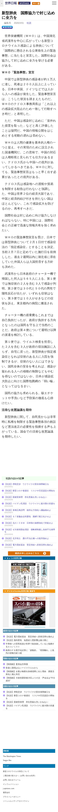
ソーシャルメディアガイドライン (16, 801)
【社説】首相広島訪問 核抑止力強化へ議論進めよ (27, 510)
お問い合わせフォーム (12, 780)
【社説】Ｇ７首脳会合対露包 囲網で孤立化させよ (27, 516)
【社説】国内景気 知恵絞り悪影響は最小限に (27, 640)
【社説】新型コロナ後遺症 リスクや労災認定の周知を (29, 490)
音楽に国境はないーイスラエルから (22, 668)
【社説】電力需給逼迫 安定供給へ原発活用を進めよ (28, 545)
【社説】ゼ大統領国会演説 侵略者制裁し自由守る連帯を (29, 530)
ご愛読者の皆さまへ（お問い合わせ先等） (19, 776)
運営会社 (6, 792)
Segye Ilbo (7, 760)
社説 (29, 23)
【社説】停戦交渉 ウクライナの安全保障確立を (26, 484)
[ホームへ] (17, 3)
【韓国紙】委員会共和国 (17, 664)
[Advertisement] (29, 459)
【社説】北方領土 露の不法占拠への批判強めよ (26, 538)
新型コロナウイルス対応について (16, 771)
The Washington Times (12, 756)
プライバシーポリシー (12, 797)
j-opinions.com (8, 788)
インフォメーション (11, 784)
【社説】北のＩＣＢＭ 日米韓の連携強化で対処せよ (28, 523)
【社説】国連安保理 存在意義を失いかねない (25, 497)
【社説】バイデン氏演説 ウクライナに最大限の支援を (29, 503)
